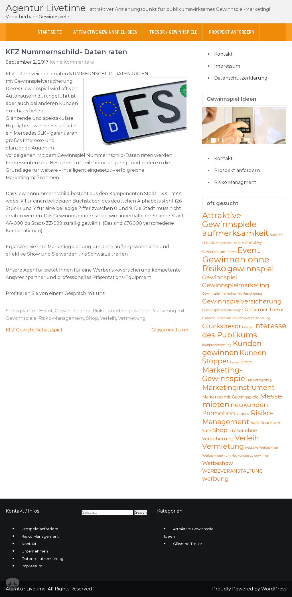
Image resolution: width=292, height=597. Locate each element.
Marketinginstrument (238, 387)
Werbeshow (217, 463)
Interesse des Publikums (244, 330)
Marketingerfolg (260, 380)
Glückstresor (221, 326)
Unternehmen (35, 551)
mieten (216, 404)
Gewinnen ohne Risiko (80, 310)
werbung (215, 478)
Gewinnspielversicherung (242, 301)
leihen (246, 362)
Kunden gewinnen (129, 310)
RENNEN (243, 414)
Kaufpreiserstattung (217, 345)
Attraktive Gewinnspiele (229, 220)
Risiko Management (40, 536)
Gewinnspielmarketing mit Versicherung (232, 294)
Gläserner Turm (169, 330)
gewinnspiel (250, 268)
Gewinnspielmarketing (235, 285)
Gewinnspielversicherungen (223, 310)
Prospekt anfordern (231, 32)
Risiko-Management (61, 318)
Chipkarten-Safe (228, 243)
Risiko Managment (235, 182)
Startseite (49, 32)
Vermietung (132, 318)
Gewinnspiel (219, 277)
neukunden (249, 405)
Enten (232, 252)
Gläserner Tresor (264, 309)
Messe (271, 396)
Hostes (247, 327)
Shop (92, 318)
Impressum (227, 66)
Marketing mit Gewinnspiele (230, 397)
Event (46, 310)
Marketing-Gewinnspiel (224, 374)
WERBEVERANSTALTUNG (232, 471)
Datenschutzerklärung (240, 78)
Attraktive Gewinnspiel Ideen (105, 32)
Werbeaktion (268, 448)
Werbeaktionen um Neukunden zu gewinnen (235, 456)
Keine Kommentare (72, 62)
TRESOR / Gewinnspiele (173, 32)
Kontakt (223, 54)
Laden (234, 362)
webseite (251, 448)
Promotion (218, 413)
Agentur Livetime (46, 7)
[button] (12, 584)
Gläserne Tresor (187, 543)
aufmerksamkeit (235, 233)
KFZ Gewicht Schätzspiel (34, 330)
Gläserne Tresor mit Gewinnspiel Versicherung (236, 318)
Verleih (108, 318)
